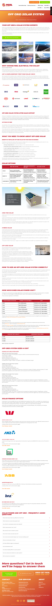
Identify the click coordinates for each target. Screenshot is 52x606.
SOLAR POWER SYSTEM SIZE (10, 300)
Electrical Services (22, 19)
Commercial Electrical (23, 584)
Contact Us (41, 587)
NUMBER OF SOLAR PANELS (26, 300)
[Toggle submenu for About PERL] (49, 7)
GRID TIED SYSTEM (14, 166)
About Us (41, 582)
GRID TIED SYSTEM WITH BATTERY (29, 167)
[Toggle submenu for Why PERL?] (49, 5)
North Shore (19, 595)
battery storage (10, 325)
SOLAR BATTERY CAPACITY (13, 334)
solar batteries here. (21, 323)
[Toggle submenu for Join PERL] (42, 7)
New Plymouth (15, 596)
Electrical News (42, 584)
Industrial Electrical (23, 585)
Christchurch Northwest (31, 596)
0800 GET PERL (42, 572)
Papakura (40, 595)
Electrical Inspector (23, 590)
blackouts (7, 323)
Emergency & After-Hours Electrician (27, 589)
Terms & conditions (31, 604)
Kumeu (24, 595)
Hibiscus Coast (14, 595)
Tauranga (44, 595)
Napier (48, 595)
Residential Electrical (23, 582)
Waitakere (28, 595)
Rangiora (38, 596)
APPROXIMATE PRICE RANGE (37, 334)
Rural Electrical (22, 587)
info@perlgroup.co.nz (6, 588)
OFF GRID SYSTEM (41, 166)
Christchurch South (22, 596)
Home (17, 19)
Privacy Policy (38, 604)
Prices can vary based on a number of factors (16, 317)
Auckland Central (34, 595)
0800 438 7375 (42, 574)
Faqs (40, 585)
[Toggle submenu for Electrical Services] (36, 5)
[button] (34, 2)
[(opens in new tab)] (31, 600)
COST (41, 300)
